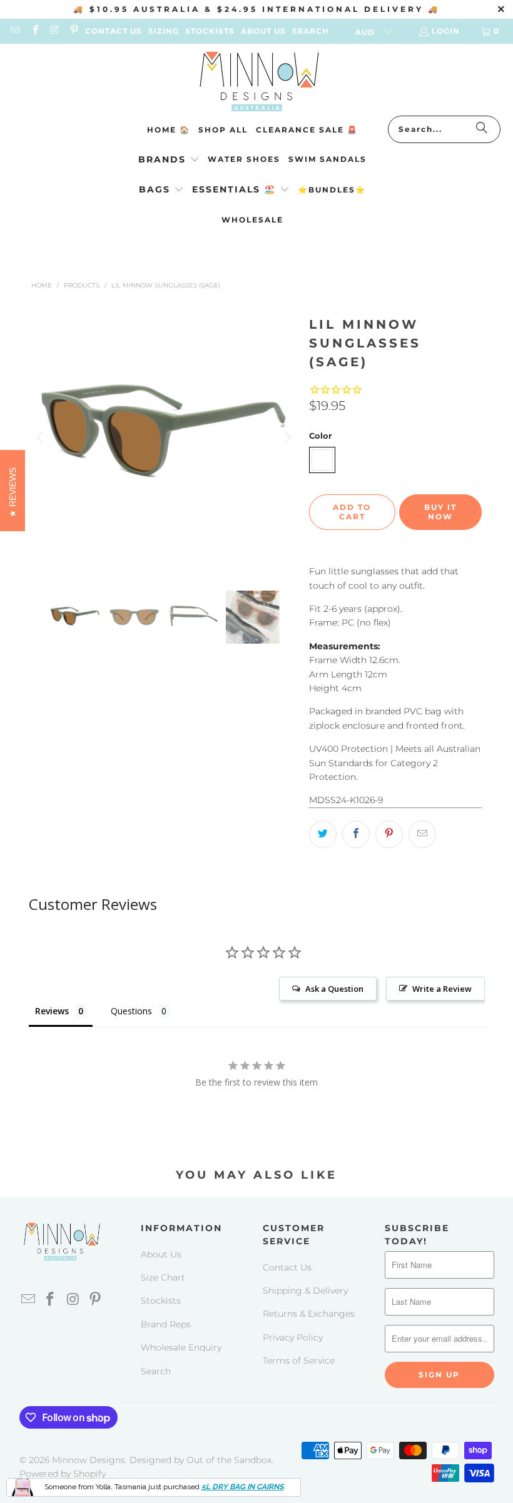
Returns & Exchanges (309, 1313)
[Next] (287, 437)
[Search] (481, 129)
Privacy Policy (293, 1337)
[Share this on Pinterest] (389, 834)
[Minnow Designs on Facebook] (34, 31)
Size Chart (163, 1277)
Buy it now (440, 511)
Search (156, 1371)
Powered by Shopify (62, 1473)
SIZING (163, 31)
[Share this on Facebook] (356, 834)
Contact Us (287, 1267)
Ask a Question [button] (334, 988)
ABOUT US (263, 31)
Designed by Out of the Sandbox (201, 1460)
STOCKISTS (210, 31)
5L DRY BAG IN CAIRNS (242, 1486)
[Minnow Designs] (257, 83)
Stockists (161, 1300)
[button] (169, 160)
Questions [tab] (131, 1011)
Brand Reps (166, 1324)
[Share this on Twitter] (323, 834)
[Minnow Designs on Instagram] (54, 31)
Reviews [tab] (52, 1011)
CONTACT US (113, 31)
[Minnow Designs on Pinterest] (73, 31)
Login (446, 31)
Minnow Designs (88, 1460)
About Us (161, 1254)
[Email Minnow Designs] (14, 31)
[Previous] (41, 437)
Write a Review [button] (442, 988)
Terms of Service (299, 1360)
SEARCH (310, 31)
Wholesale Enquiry (181, 1347)
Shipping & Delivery (305, 1290)
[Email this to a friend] (422, 834)
